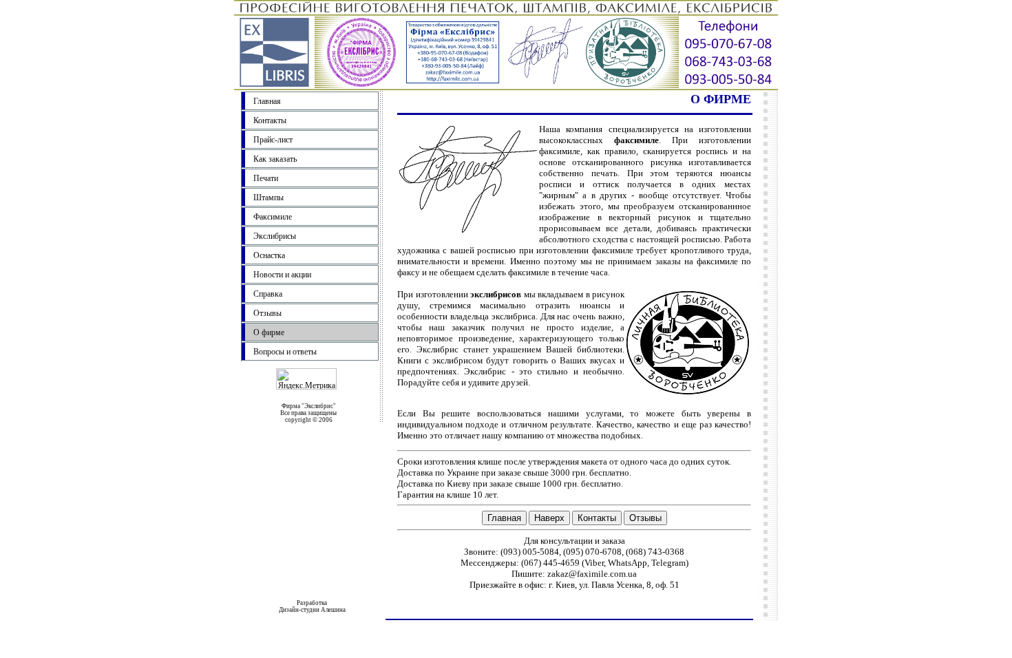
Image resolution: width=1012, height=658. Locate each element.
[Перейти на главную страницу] (506, 11)
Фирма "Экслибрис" (309, 406)
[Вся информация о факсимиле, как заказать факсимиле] (546, 86)
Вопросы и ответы (285, 352)
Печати (265, 178)
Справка (267, 294)
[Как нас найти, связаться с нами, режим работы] (728, 86)
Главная (267, 101)
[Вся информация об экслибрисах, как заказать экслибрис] (632, 86)
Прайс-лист (273, 140)
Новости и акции (282, 274)
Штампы (268, 197)
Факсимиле (272, 217)
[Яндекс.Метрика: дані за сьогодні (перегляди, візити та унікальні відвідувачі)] (306, 379)
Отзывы (267, 313)
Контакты (269, 120)
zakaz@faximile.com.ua (592, 574)
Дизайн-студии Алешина (312, 609)
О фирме (268, 332)
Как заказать (275, 159)
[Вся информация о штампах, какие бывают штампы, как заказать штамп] (452, 86)
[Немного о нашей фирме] (274, 86)
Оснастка (269, 255)
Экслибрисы (274, 236)
